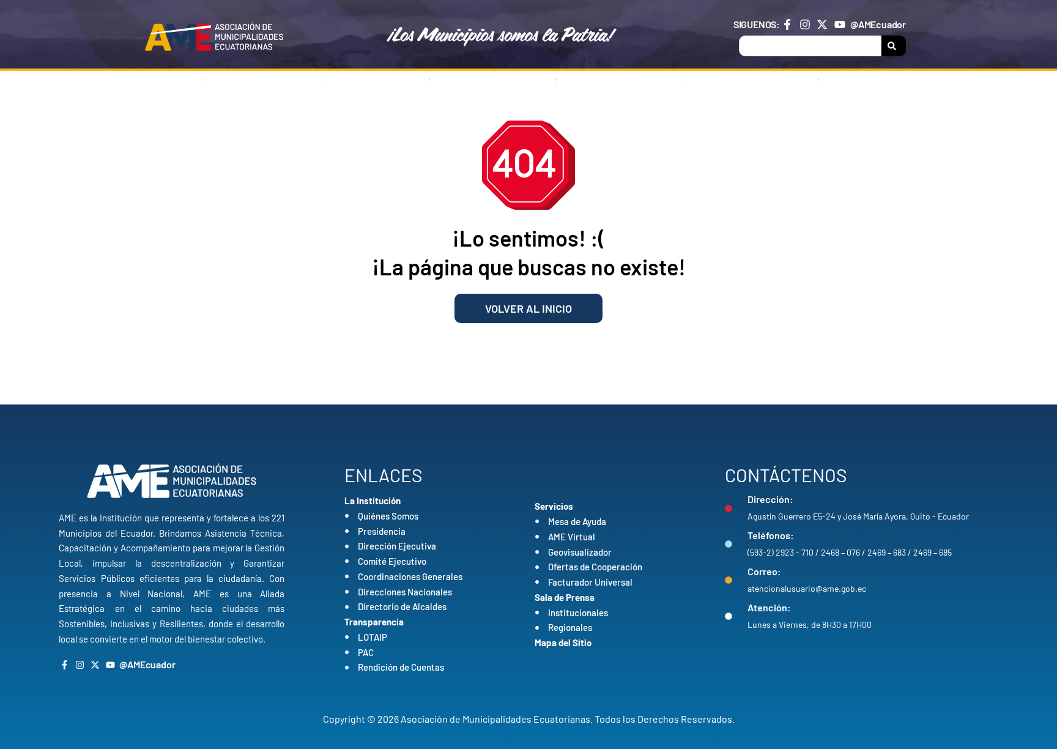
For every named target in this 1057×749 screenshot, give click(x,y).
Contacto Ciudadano (750, 81)
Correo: (764, 571)
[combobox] (810, 45)
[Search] (893, 45)
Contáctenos (869, 81)
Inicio (171, 81)
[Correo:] (728, 580)
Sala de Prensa (611, 81)
